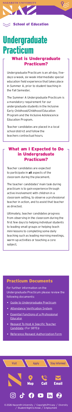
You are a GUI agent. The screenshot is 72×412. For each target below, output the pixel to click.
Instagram (13, 395)
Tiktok (22, 395)
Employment (50, 407)
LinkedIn (50, 395)
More (65, 4)
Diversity (63, 405)
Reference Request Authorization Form (36, 334)
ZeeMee (59, 395)
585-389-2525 (44, 379)
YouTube (40, 395)
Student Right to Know (29, 407)
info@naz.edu (58, 379)
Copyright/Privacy (45, 405)
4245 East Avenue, (30, 379)
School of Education (31, 24)
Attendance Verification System (31, 308)
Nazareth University (19, 8)
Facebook (31, 395)
